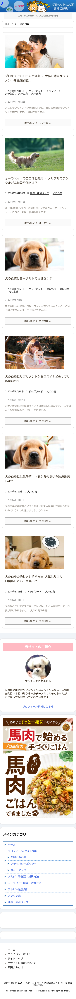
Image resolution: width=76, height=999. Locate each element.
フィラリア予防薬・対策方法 (24, 883)
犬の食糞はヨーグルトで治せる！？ (28, 278)
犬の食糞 (36, 94)
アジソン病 (14, 896)
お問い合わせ (18, 857)
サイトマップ (18, 870)
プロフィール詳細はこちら (38, 706)
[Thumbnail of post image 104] (36, 256)
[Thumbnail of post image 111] (36, 54)
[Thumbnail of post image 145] (36, 455)
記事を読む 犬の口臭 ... (38, 421)
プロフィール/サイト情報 (22, 851)
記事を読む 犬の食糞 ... (38, 321)
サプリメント (36, 91)
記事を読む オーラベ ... (38, 223)
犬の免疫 (10, 94)
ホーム (10, 24)
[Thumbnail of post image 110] (36, 555)
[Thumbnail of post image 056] (36, 156)
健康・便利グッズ (39, 193)
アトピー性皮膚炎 (18, 889)
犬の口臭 (23, 94)
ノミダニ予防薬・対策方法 (23, 876)
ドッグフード (53, 91)
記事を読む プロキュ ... (38, 123)
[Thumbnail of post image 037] (36, 354)
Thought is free (60, 991)
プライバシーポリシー (24, 863)
